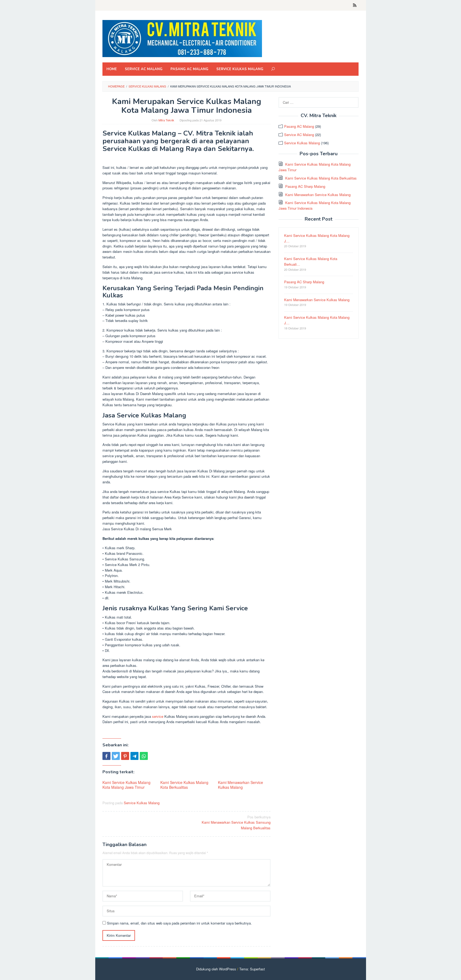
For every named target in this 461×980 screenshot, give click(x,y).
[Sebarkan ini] (106, 756)
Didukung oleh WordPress (216, 968)
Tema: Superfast (252, 968)
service (157, 716)
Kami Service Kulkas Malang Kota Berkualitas (184, 785)
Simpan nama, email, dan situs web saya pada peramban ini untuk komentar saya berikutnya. (179, 923)
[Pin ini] (125, 756)
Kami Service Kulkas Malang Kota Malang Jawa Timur (126, 785)
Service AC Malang (299, 134)
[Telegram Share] (134, 756)
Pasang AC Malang (299, 126)
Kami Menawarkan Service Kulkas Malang (240, 785)
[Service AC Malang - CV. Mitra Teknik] (182, 38)
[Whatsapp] (144, 756)
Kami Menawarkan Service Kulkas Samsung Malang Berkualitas (236, 822)
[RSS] (355, 5)
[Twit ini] (116, 756)
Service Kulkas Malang (142, 802)
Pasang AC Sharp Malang (305, 186)
